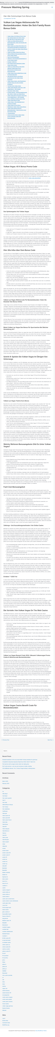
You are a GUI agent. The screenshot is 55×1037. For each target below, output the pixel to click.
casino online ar (6, 894)
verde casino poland (7, 999)
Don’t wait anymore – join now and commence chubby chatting (17, 766)
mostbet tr (4, 935)
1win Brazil (4, 795)
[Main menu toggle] (52, 7)
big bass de (5, 876)
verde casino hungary (7, 997)
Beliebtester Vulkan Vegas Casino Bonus (17, 106)
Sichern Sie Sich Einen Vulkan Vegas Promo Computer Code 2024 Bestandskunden (16, 116)
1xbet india (4, 822)
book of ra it (5, 883)
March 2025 (5, 781)
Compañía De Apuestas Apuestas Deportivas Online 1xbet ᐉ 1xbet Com (18, 761)
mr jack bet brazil (6, 940)
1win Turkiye (5, 806)
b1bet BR (4, 865)
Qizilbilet (4, 970)
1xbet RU (4, 835)
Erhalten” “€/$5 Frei (12, 61)
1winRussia (4, 811)
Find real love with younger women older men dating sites (15, 764)
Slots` (3, 984)
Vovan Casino (5, 1003)
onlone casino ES (6, 946)
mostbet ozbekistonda (7, 931)
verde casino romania (7, 1001)
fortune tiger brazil (6, 907)
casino (3, 887)
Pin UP (4, 953)
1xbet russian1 (5, 841)
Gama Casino (5, 909)
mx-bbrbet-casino (6, 942)
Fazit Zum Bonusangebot (13, 57)
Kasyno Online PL (6, 916)
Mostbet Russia (6, 933)
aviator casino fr (6, 855)
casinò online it (5, 896)
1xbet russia (5, 837)
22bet (3, 844)
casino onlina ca (6, 892)
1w (3, 791)
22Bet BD (4, 846)
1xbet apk (4, 813)
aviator (4, 848)
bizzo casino (5, 879)
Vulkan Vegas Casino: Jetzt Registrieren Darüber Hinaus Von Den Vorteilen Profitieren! (17, 83)
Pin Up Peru (5, 957)
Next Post (50, 740)
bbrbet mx (4, 874)
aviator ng (4, 863)
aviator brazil (5, 850)
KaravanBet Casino (6, 914)
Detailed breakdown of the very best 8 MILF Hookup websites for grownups (19, 759)
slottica (4, 986)
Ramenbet (4, 973)
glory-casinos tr (6, 911)
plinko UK (4, 966)
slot (3, 979)
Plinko (3, 962)
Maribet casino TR (6, 920)
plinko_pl (4, 968)
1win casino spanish (7, 798)
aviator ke (4, 859)
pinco (3, 960)
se (3, 977)
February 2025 (5, 783)
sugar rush (4, 988)
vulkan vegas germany (7, 1006)
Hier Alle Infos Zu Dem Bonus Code (16, 39)
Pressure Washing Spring (15, 7)
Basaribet (4, 870)
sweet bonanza (5, 990)
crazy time (4, 905)
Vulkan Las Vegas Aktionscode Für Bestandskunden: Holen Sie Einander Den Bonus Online (17, 42)
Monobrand (5, 925)
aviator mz (4, 861)
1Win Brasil (4, 793)
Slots (3, 981)
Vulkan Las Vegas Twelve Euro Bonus (16, 52)
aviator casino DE (6, 852)
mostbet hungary (6, 927)
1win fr (3, 800)
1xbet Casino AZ (6, 815)
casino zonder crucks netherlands (10, 900)
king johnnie (5, 918)
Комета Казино (6, 1008)
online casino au (6, 944)
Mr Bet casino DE (6, 938)
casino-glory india (6, 903)
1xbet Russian (5, 839)
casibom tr (4, 885)
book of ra (4, 881)
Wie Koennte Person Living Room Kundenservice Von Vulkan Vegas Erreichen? (15, 78)
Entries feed (5, 1020)
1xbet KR (4, 826)
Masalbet (4, 922)
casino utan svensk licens (8, 898)
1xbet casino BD (6, 817)
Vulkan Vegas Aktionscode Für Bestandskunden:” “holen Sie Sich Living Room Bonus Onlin (17, 110)
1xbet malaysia (5, 828)
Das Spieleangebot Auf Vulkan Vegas (16, 37)
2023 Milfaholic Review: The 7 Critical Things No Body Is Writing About (18, 768)
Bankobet (4, 868)
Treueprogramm (11, 113)
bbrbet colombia (6, 872)
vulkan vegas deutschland (35, 178)
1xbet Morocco (5, 830)
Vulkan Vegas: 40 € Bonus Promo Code (17, 36)
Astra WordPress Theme (41, 1030)
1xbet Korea (5, 824)
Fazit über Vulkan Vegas (13, 90)
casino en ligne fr (6, 890)
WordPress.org (5, 1024)
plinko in (4, 964)
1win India (4, 802)
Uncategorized (7, 18)
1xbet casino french (6, 819)
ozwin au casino (6, 949)
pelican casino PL (6, 951)
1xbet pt (4, 833)
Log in (3, 1018)
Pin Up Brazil (5, 955)
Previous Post (5, 740)
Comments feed (6, 1022)
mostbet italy (5, 929)
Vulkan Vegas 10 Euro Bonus (14, 105)
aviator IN (4, 857)
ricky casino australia (7, 975)
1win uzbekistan (6, 809)
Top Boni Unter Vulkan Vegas (14, 86)
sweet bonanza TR (6, 992)
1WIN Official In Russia (7, 804)
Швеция (4, 1010)
